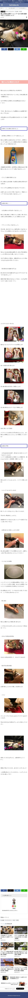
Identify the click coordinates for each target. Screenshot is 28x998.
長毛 (21, 11)
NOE (14, 908)
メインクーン (12, 11)
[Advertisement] (14, 66)
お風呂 (17, 11)
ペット (2, 11)
